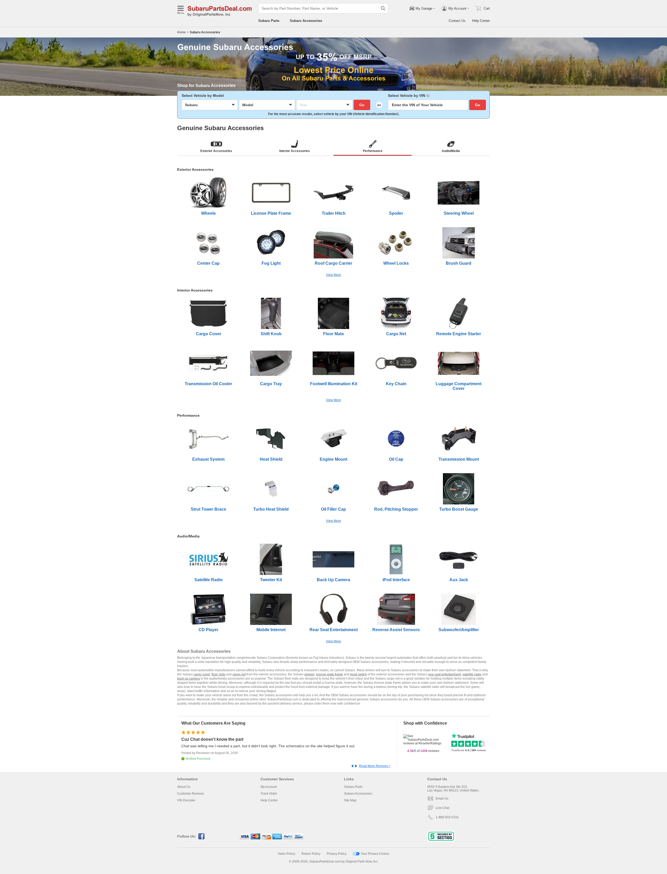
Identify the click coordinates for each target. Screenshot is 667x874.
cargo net (239, 674)
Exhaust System (208, 459)
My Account (269, 787)
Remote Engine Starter (458, 334)
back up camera (188, 678)
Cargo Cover (208, 334)
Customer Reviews (190, 793)
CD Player (208, 630)
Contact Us (457, 21)
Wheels (208, 213)
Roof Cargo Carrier (333, 263)
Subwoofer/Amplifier (459, 630)
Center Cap (208, 263)
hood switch (358, 674)
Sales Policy (286, 854)
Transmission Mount (459, 459)
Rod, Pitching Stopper (396, 509)
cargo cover (202, 674)
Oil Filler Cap (333, 509)
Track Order (269, 793)
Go (362, 105)
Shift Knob (271, 334)
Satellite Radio (208, 580)
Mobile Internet (271, 630)
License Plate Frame (271, 213)
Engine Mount (333, 459)
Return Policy (310, 854)
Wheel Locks (396, 263)
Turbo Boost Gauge (458, 509)
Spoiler (396, 213)
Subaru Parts (268, 21)
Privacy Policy (337, 854)
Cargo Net (396, 334)
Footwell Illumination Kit (333, 384)
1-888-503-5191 (447, 817)
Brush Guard (458, 263)
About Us (183, 787)
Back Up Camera (333, 580)
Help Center (481, 21)
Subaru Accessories (306, 21)
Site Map (350, 800)
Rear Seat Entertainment (334, 630)
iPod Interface (396, 580)
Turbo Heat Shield (271, 509)
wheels (309, 674)
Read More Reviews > (375, 766)
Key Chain (396, 384)
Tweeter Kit (271, 580)
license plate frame (329, 674)
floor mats (218, 674)
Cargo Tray (271, 384)
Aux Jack (458, 580)
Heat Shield (271, 459)
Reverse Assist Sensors (396, 630)
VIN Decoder (186, 800)
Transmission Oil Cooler (208, 384)
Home (181, 32)
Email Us (442, 798)
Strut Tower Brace (208, 509)
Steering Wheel (459, 213)
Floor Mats (333, 334)
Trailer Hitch (333, 213)
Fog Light (271, 263)
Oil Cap (396, 459)
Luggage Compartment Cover (458, 386)
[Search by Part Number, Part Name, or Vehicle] (383, 8)
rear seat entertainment (444, 674)
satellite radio (471, 674)
